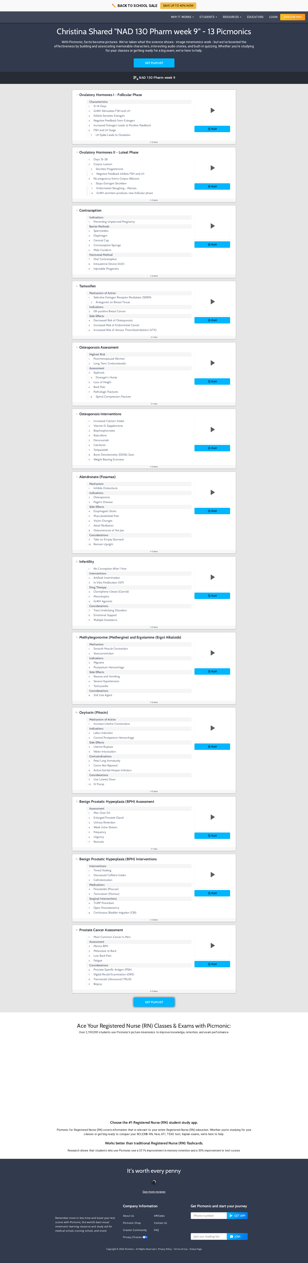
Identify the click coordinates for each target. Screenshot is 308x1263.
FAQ (156, 1230)
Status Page (196, 1249)
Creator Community (135, 1230)
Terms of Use (181, 1249)
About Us (128, 1215)
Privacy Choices (132, 1237)
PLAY (214, 129)
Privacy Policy (165, 1249)
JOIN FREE (293, 17)
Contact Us (160, 1223)
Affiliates (159, 1215)
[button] (154, 1077)
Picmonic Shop (132, 1223)
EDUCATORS (255, 17)
